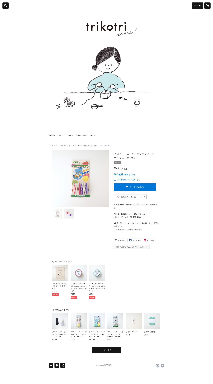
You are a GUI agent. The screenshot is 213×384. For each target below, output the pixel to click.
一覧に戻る (106, 350)
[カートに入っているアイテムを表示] (207, 5)
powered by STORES (104, 365)
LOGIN (198, 5)
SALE (92, 135)
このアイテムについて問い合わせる (133, 247)
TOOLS (63, 146)
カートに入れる (137, 187)
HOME (52, 135)
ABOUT (62, 135)
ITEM (71, 135)
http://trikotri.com (162, 365)
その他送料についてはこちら (128, 180)
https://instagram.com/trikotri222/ (157, 365)
